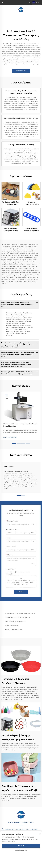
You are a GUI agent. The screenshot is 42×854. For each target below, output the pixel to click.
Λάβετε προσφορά (21, 71)
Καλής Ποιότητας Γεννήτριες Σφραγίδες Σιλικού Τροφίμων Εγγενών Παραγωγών (31, 230)
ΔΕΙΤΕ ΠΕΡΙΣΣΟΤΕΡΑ (10, 437)
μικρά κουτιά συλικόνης (11, 625)
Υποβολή (21, 592)
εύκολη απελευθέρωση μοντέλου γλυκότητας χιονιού (20, 613)
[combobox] (11, 532)
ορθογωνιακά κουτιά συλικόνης (13, 629)
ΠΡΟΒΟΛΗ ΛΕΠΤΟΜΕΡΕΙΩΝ (10, 191)
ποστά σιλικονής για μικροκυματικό (15, 621)
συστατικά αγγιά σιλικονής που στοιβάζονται (17, 617)
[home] (21, 9)
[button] (14, 443)
